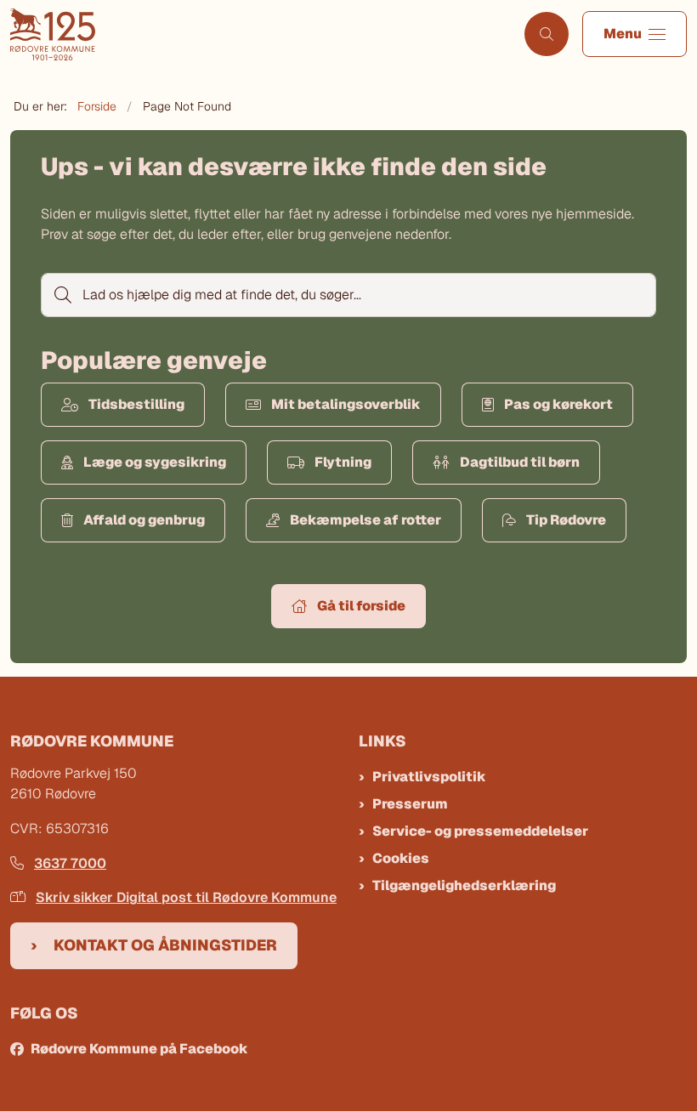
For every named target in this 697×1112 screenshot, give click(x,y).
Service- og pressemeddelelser (480, 831)
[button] (634, 34)
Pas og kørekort (558, 404)
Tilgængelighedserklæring (464, 885)
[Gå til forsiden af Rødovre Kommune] (255, 34)
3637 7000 (70, 863)
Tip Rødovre (566, 520)
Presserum (410, 804)
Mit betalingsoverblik (346, 404)
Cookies (400, 858)
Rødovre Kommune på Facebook (139, 1049)
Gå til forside (361, 606)
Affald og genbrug (144, 520)
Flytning (342, 462)
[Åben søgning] (546, 34)
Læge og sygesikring (154, 462)
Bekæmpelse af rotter (365, 520)
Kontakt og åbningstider (165, 945)
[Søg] (61, 295)
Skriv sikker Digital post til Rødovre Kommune (186, 897)
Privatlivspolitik (429, 777)
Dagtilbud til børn (520, 462)
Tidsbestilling (136, 404)
